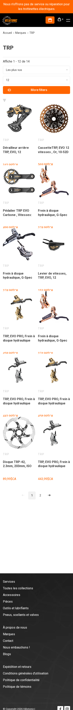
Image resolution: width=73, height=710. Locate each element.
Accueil (7, 32)
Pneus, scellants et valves (21, 615)
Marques (20, 32)
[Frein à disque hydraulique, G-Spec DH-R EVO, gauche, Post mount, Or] (54, 308)
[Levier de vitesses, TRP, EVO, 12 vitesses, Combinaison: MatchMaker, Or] (54, 245)
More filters (39, 90)
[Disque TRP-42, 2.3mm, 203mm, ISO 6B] (19, 433)
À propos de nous (15, 627)
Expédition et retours (17, 667)
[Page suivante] (49, 495)
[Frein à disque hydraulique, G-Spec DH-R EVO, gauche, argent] (19, 245)
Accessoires (11, 595)
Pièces (8, 601)
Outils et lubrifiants (16, 608)
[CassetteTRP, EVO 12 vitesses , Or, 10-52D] (54, 119)
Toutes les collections (18, 588)
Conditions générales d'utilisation (25, 673)
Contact (8, 641)
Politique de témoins (17, 687)
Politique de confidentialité (21, 680)
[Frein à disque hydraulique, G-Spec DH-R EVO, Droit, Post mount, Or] (54, 182)
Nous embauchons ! (16, 647)
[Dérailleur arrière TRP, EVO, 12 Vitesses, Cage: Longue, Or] (19, 119)
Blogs (7, 654)
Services (9, 581)
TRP (32, 32)
